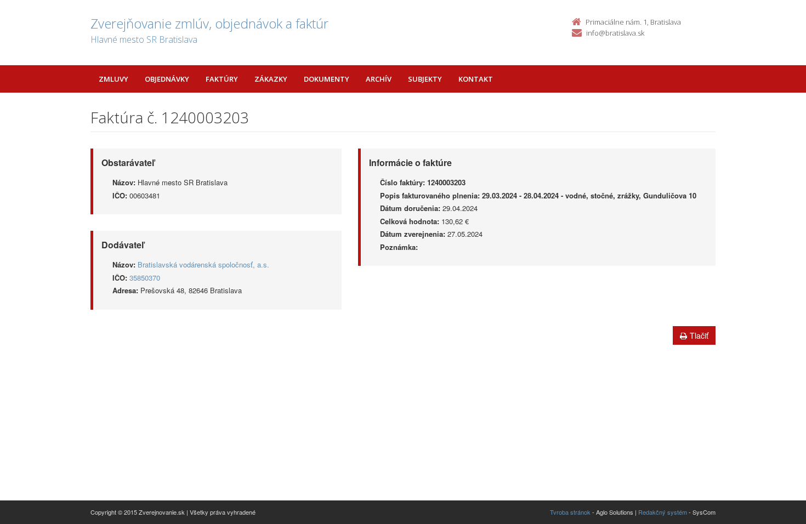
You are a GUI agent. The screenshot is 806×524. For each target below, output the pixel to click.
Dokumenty (326, 79)
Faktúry (222, 79)
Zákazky (270, 79)
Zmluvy (113, 79)
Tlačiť (699, 335)
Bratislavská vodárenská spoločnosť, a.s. (203, 264)
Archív (378, 79)
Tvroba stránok (570, 512)
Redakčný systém (662, 512)
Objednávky (167, 79)
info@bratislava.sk (615, 33)
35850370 (144, 277)
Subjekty (425, 79)
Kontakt (475, 79)
